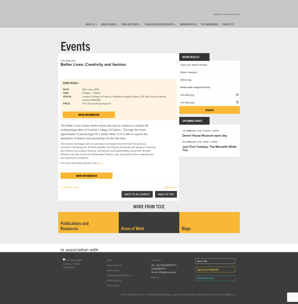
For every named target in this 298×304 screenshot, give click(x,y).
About (109, 260)
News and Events (130, 24)
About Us (90, 24)
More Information (88, 114)
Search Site (202, 260)
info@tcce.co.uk (167, 272)
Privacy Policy (113, 285)
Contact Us (228, 24)
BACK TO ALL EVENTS (137, 194)
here (99, 163)
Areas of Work (108, 24)
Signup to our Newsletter (227, 14)
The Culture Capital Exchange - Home (68, 13)
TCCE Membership (209, 24)
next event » (170, 187)
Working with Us (188, 24)
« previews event (70, 187)
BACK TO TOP (166, 194)
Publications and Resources (159, 24)
